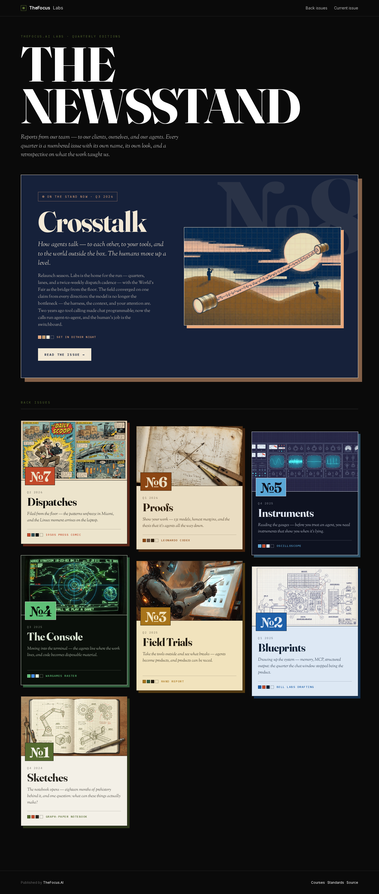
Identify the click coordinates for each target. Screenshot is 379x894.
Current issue (346, 8)
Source (352, 882)
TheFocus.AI (53, 882)
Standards (335, 882)
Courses (318, 882)
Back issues (316, 8)
